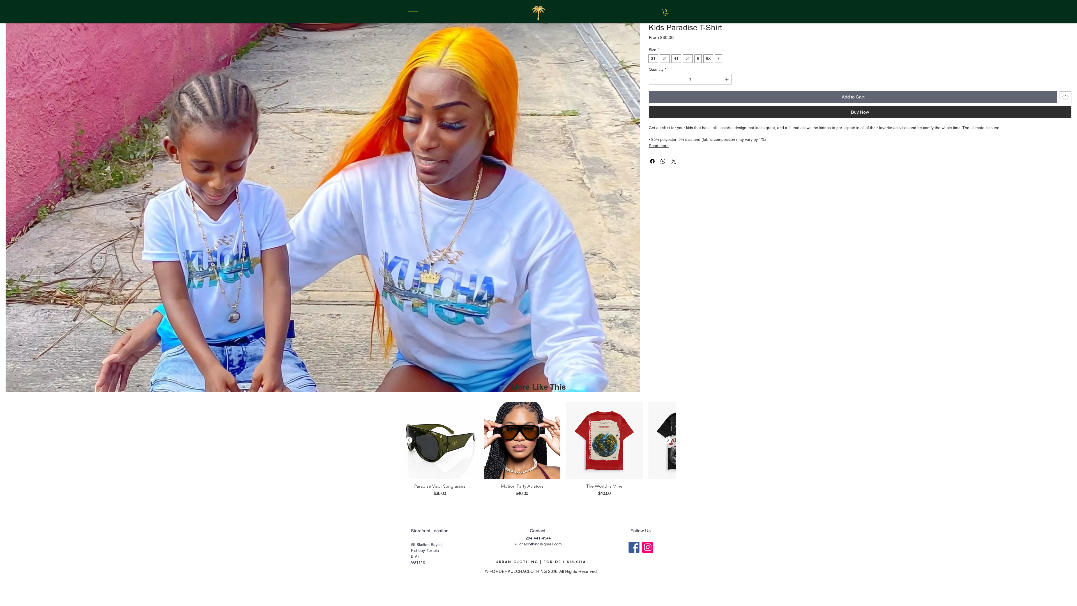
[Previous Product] (409, 440)
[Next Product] (668, 440)
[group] (538, 452)
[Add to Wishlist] (1065, 97)
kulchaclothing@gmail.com (538, 544)
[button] (666, 12)
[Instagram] (647, 547)
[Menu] (413, 13)
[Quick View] (439, 440)
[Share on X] (673, 161)
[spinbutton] (690, 79)
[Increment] (727, 79)
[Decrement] (653, 79)
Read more (659, 145)
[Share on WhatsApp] (663, 161)
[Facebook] (634, 547)
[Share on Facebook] (652, 161)
